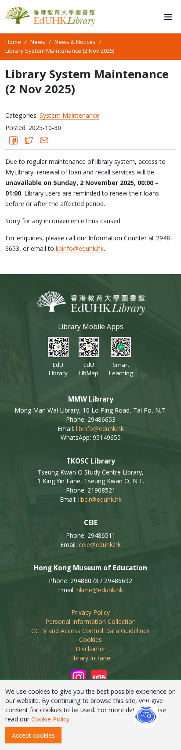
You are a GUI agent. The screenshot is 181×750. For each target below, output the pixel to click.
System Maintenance (69, 115)
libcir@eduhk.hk (100, 499)
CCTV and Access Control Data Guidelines (90, 631)
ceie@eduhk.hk (100, 544)
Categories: (21, 115)
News (37, 42)
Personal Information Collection (90, 621)
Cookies (90, 639)
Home (13, 42)
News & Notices (75, 42)
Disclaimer (90, 649)
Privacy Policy (90, 612)
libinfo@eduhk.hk (80, 248)
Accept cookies (33, 735)
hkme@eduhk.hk (99, 590)
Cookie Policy (50, 719)
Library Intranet (90, 658)
